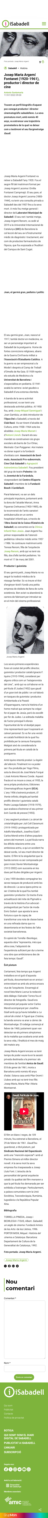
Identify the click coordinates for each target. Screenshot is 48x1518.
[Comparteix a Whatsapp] (13, 1266)
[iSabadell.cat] (14, 28)
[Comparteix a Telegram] (17, 1266)
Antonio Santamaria (13, 92)
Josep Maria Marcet (24, 431)
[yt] (24, 1470)
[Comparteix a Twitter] (5, 1266)
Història (23, 68)
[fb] (6, 1470)
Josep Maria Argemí (16, 1260)
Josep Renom (11, 551)
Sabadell (12, 68)
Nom (7, 1363)
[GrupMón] (24, 1515)
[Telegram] (20, 1470)
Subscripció (12, 1452)
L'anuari (9, 1447)
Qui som (8, 1405)
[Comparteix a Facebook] (9, 1266)
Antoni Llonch (13, 435)
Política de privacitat (14, 1417)
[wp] (29, 1470)
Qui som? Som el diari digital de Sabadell (19, 1436)
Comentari (10, 1298)
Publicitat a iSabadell (19, 1443)
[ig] (15, 1470)
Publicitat (8, 1409)
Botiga (8, 1430)
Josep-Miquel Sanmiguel (27, 410)
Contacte (8, 1413)
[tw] (11, 1470)
